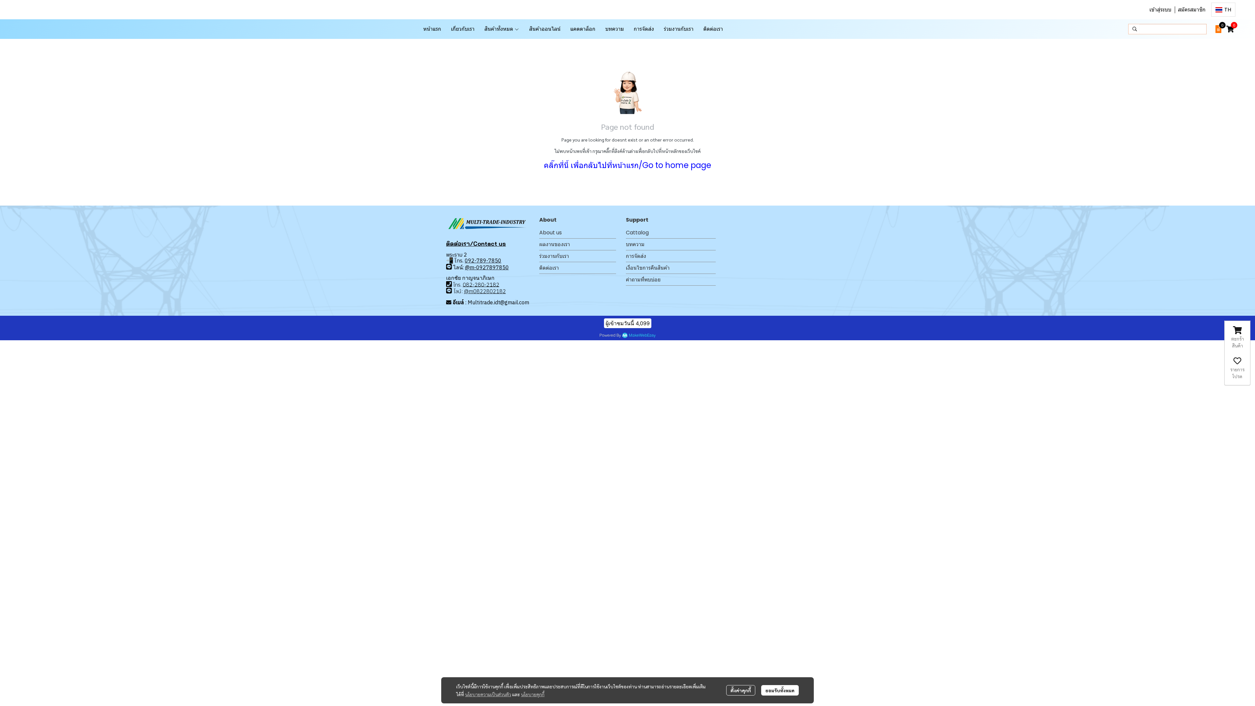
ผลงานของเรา (554, 244)
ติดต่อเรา (549, 268)
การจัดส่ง (636, 256)
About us (550, 232)
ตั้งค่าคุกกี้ (740, 690)
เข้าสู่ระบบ (1160, 9)
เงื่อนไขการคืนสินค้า (648, 268)
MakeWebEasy (642, 335)
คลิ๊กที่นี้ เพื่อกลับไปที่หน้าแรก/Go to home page (627, 165)
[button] (1223, 10)
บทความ (635, 244)
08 (466, 284)
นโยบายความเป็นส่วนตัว (488, 694)
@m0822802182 (485, 291)
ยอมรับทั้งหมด (780, 690)
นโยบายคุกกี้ (532, 694)
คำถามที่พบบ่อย (643, 279)
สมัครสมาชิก (1192, 9)
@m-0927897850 (487, 267)
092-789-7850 (483, 260)
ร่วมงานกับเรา (554, 256)
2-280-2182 (484, 284)
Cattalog (637, 232)
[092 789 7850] (449, 266)
